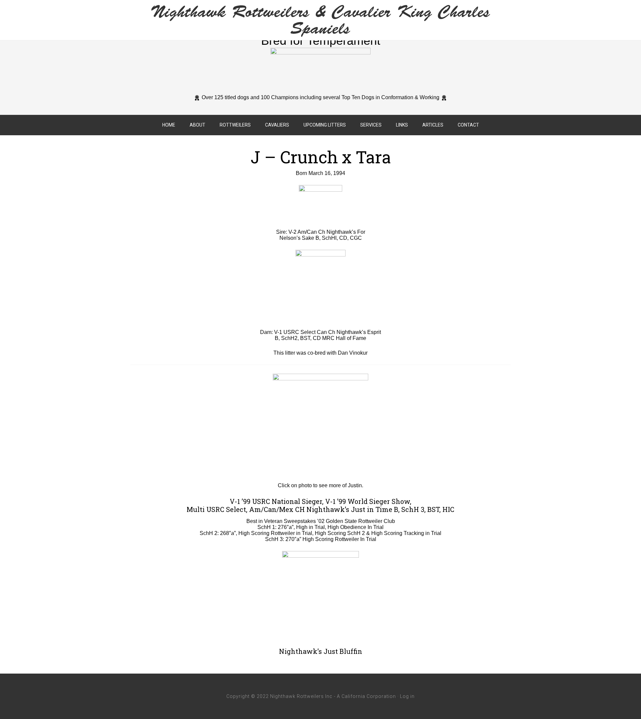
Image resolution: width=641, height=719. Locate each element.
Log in (407, 696)
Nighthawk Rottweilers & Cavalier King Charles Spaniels (320, 20)
